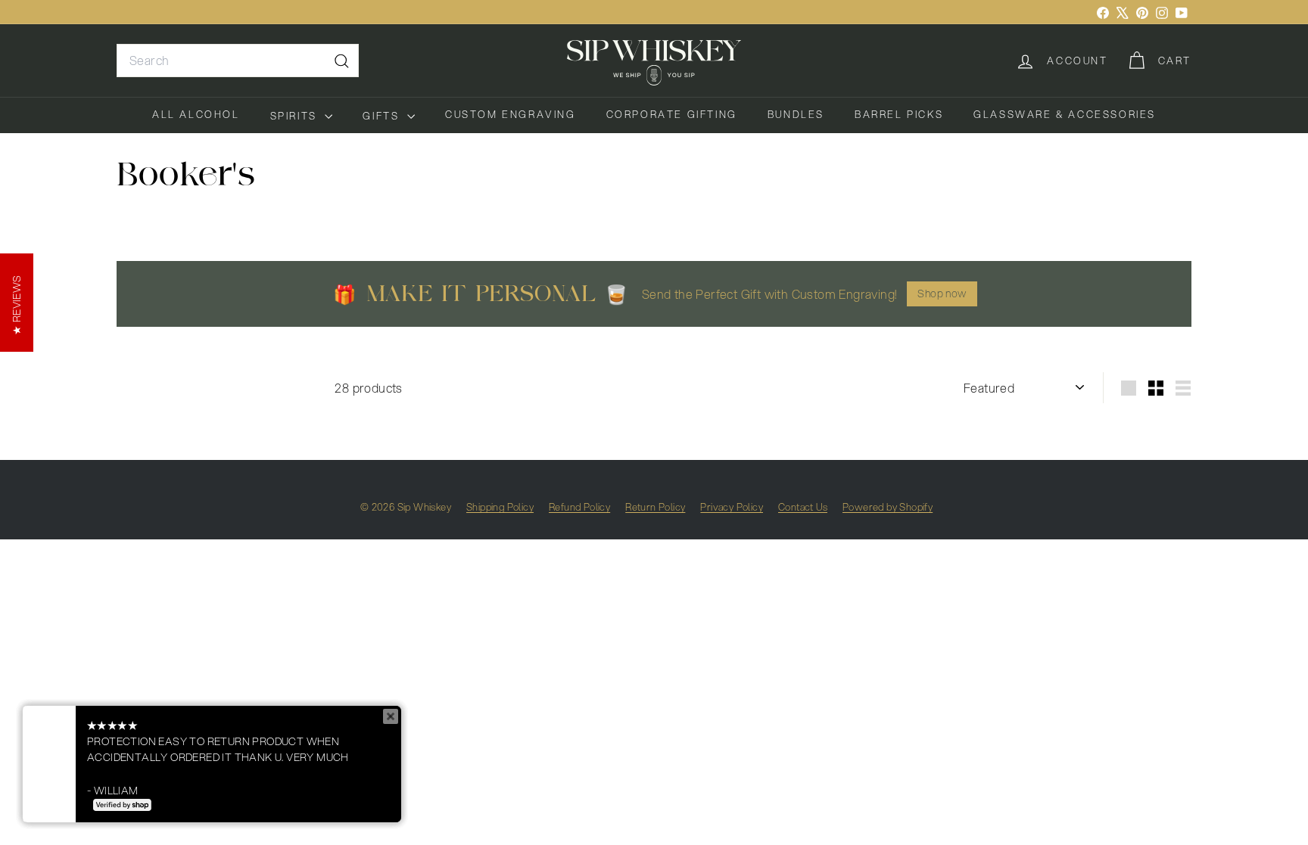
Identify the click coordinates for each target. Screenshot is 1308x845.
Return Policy (655, 507)
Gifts (383, 116)
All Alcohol (196, 114)
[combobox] (238, 60)
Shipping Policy (500, 507)
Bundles (796, 114)
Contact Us (802, 507)
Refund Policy (579, 507)
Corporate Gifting (671, 114)
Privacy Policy (731, 507)
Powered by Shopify (887, 507)
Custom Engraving (510, 114)
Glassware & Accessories (1064, 114)
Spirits (296, 116)
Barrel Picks (899, 114)
